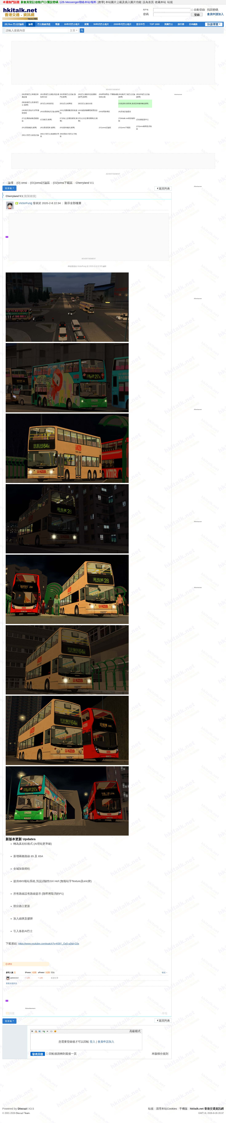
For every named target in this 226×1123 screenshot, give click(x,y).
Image (39, 1031)
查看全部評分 (11, 983)
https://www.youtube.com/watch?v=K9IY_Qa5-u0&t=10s (48, 943)
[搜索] (82, 30)
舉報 (164, 1013)
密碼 (146, 14)
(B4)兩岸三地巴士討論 (126, 94)
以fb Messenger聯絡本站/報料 (77, 2)
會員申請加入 (215, 14)
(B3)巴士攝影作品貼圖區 (87, 94)
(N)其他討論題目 (124, 111)
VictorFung (25, 203)
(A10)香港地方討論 (47, 111)
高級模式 (135, 1031)
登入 (92, 1041)
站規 (170, 2)
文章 (72, 30)
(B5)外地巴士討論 (143, 94)
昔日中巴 (140, 24)
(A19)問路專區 (104, 111)
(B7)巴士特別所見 (47, 103)
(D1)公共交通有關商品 (86, 118)
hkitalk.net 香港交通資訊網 (3, 183)
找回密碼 (212, 9)
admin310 (14, 978)
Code (51, 1031)
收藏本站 (160, 2)
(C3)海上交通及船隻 (67, 118)
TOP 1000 (155, 24)
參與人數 (10, 972)
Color (36, 1031)
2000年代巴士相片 (122, 24)
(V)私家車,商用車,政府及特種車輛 (131, 103)
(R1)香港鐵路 (27, 127)
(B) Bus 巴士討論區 (14, 24)
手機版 (183, 1108)
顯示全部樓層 (73, 203)
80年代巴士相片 (72, 24)
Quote (47, 1031)
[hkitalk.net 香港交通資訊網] (20, 12)
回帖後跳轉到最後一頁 (63, 1053)
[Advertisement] (113, 62)
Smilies (55, 1031)
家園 (86, 24)
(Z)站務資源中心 (142, 119)
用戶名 (146, 10)
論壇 (30, 24)
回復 (12, 1013)
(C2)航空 (43, 119)
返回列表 (164, 188)
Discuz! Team (23, 1113)
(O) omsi (21, 182)
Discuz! (23, 1108)
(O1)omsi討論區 (105, 127)
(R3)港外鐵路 (65, 127)
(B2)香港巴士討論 (66, 94)
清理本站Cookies (166, 1108)
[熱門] (80, 97)
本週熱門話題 (11, 2)
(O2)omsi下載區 (124, 127)
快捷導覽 (212, 24)
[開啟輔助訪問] (223, 2)
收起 (164, 972)
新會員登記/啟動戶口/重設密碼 (39, 2)
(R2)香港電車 (45, 127)
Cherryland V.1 (85, 182)
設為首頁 (148, 2)
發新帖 (8, 188)
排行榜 (181, 24)
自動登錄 (199, 9)
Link (43, 1031)
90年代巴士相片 (101, 24)
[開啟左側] (3, 195)
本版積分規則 (160, 1053)
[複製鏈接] (30, 196)
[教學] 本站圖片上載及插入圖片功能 (119, 2)
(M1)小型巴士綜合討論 (30, 135)
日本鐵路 (193, 24)
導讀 (57, 24)
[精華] (64, 97)
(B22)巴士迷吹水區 (85, 103)
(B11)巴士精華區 (66, 103)
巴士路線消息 (44, 24)
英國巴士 (168, 24)
